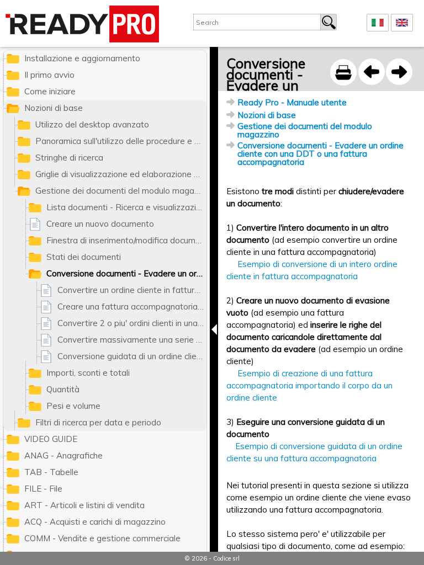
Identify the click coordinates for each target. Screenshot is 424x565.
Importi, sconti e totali (88, 372)
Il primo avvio (49, 75)
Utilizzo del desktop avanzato (92, 124)
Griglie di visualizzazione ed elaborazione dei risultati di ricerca (120, 174)
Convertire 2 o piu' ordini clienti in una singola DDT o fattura (131, 323)
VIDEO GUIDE (50, 439)
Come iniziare (50, 91)
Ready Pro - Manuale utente (292, 102)
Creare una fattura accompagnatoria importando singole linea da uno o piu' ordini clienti (131, 306)
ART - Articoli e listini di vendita (84, 505)
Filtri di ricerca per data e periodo (98, 422)
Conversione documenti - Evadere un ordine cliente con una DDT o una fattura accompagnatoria (320, 153)
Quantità (63, 389)
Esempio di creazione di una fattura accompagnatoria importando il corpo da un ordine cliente (309, 385)
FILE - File (43, 488)
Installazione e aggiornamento (82, 58)
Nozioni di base (266, 115)
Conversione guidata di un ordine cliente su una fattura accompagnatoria (131, 356)
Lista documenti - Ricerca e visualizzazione (126, 207)
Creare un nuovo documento (100, 223)
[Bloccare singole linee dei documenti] (371, 72)
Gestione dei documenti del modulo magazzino (304, 130)
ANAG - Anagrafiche (63, 455)
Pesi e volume (73, 406)
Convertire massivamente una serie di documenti (131, 339)
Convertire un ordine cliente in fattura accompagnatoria (131, 290)
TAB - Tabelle (51, 472)
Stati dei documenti (83, 257)
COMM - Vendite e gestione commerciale (102, 538)
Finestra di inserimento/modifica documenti (126, 240)
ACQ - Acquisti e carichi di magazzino (95, 521)
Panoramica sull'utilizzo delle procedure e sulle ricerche (120, 141)
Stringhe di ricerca (69, 157)
